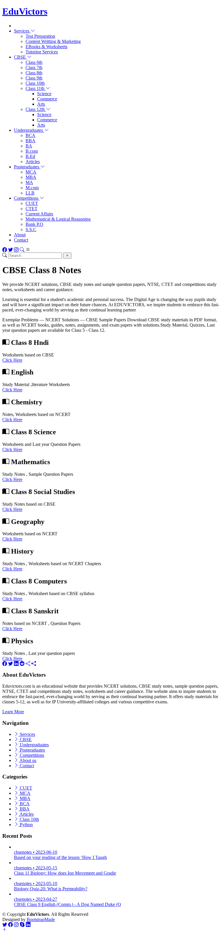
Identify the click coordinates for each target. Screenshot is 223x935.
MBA (31, 177)
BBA (30, 140)
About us (27, 760)
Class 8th (34, 72)
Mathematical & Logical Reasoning (58, 219)
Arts (41, 104)
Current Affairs (39, 213)
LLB (30, 192)
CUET (32, 203)
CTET (31, 208)
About (20, 234)
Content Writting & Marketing (53, 41)
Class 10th (35, 83)
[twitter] (10, 663)
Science (44, 93)
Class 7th (34, 67)
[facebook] (4, 663)
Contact (21, 239)
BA (29, 145)
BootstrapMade (41, 919)
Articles (33, 161)
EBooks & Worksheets (46, 46)
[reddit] (22, 663)
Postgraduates (32, 749)
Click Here (12, 360)
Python (26, 824)
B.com (32, 151)
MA (29, 182)
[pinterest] (33, 663)
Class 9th (34, 77)
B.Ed (30, 156)
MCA (31, 172)
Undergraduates (34, 744)
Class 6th (34, 62)
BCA (30, 135)
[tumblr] (28, 663)
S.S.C (31, 229)
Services (27, 734)
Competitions (31, 755)
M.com (32, 187)
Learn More (13, 711)
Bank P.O (34, 224)
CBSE (25, 739)
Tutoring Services (42, 51)
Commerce (47, 98)
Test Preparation (40, 36)
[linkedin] (16, 663)
